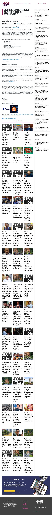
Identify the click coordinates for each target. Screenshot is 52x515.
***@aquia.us (5, 100)
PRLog (18, 23)
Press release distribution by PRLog (9, 118)
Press (25, 503)
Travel (41, 507)
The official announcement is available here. (10, 59)
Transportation (36, 507)
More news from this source (14, 115)
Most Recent (20, 3)
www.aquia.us (11, 81)
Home (15, 3)
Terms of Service (25, 507)
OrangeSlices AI (16, 27)
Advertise (25, 504)
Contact (29, 3)
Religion (44, 507)
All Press (25, 3)
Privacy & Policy (25, 508)
